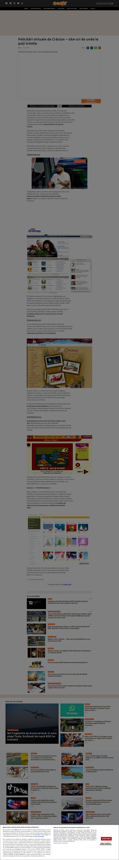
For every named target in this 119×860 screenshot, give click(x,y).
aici (27, 849)
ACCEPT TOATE (106, 838)
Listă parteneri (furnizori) (60, 843)
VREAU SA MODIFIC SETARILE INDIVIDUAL (106, 844)
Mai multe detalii (39, 836)
